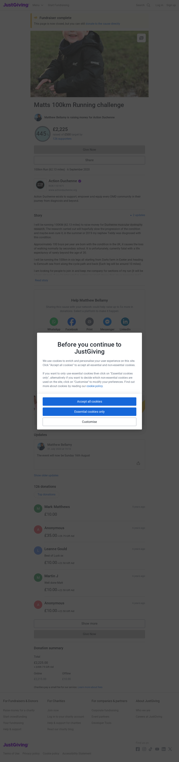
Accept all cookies (89, 401)
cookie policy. (95, 386)
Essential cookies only (89, 411)
